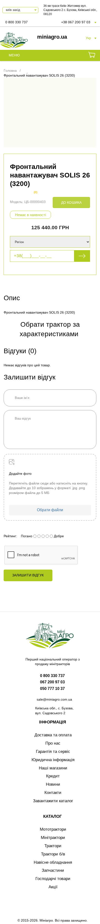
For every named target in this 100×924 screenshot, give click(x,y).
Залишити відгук (28, 575)
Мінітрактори (53, 837)
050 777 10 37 (52, 688)
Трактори (52, 846)
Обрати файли (50, 510)
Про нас (52, 743)
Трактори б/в (53, 854)
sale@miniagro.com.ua (54, 699)
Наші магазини (53, 768)
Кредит (53, 776)
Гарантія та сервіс (53, 751)
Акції (53, 887)
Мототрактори (53, 829)
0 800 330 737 (16, 22)
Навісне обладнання (53, 862)
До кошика (71, 202)
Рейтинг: (10, 536)
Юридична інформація (53, 759)
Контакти (52, 792)
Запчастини (53, 870)
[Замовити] (91, 55)
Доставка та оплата (53, 735)
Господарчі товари (52, 878)
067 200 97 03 (52, 682)
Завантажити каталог (53, 801)
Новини (53, 784)
